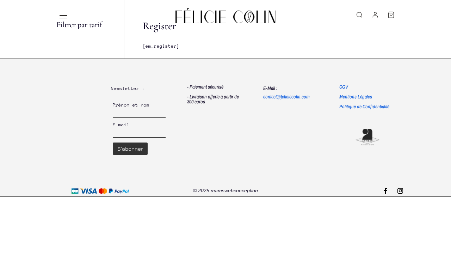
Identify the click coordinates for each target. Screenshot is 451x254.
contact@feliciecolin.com (286, 96)
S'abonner (130, 149)
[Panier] (391, 14)
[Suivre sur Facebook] (385, 190)
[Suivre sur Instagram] (400, 190)
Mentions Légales (355, 96)
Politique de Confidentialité (364, 106)
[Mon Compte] (375, 14)
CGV (343, 87)
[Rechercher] (359, 14)
